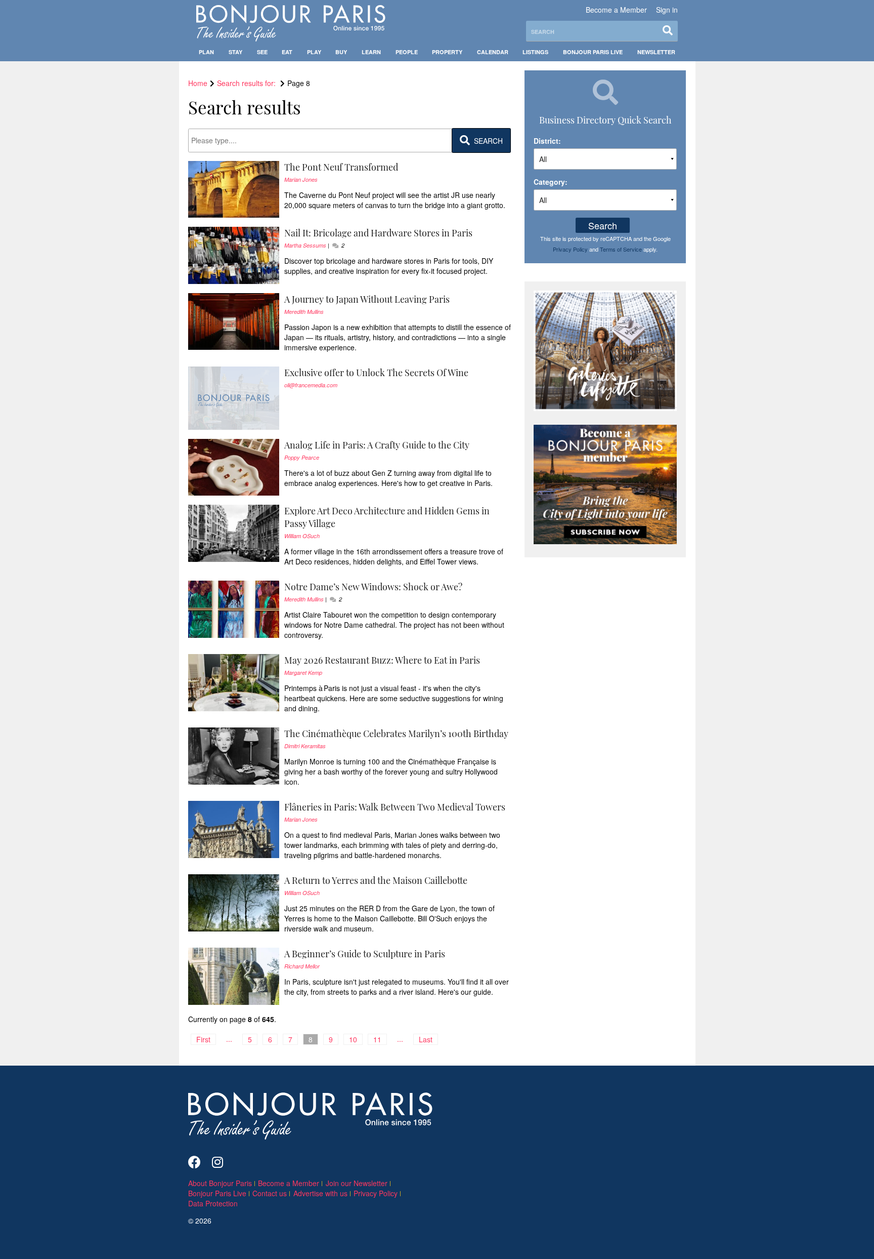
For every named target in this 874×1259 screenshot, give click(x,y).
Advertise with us (320, 1193)
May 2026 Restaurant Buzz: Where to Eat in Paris (382, 660)
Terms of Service (621, 249)
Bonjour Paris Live (593, 52)
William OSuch (302, 536)
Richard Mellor (302, 966)
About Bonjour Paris (220, 1183)
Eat (287, 52)
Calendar (492, 52)
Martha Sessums (305, 245)
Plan (206, 52)
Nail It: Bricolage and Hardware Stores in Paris (378, 233)
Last (425, 1039)
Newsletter (656, 52)
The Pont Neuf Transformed (341, 167)
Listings (535, 52)
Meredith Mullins (304, 311)
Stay (235, 52)
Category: (550, 182)
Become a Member (616, 10)
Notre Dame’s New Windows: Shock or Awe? (373, 587)
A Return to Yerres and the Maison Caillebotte (375, 880)
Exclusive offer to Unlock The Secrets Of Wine (376, 373)
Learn (371, 52)
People (407, 52)
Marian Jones (301, 179)
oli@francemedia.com (310, 385)
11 (377, 1039)
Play (314, 52)
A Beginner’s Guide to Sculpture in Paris (364, 954)
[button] (397, 167)
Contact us (269, 1193)
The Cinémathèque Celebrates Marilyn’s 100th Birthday (396, 733)
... (229, 1039)
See (262, 52)
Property (447, 52)
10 (353, 1039)
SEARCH (486, 141)
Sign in (667, 10)
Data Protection (213, 1203)
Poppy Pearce (301, 457)
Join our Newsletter (356, 1183)
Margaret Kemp (303, 672)
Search (602, 225)
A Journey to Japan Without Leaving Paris (367, 299)
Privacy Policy (570, 249)
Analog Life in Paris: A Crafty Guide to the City (376, 445)
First (203, 1039)
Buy (341, 52)
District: (547, 141)
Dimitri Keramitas (305, 746)
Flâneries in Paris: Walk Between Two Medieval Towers (394, 807)
